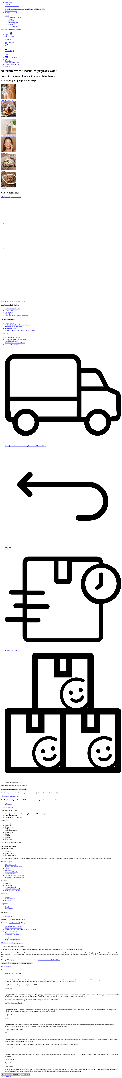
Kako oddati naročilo (11, 865)
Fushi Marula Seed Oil (11, 341)
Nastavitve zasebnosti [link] (11, 933)
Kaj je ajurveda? (9, 314)
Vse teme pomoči (13, 26)
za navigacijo (8, 2)
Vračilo (10, 19)
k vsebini (7, 4)
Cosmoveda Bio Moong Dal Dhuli (15, 343)
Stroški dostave (13, 21)
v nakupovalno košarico (12, 6)
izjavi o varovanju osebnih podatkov (49, 960)
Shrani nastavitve (6, 1074)
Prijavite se (8, 883)
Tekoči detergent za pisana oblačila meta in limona (20, 330)
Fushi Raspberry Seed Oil (12, 337)
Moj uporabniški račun (11, 872)
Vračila (7, 868)
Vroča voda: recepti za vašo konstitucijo (16, 315)
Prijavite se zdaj (9, 36)
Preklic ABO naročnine (12, 934)
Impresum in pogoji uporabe (13, 926)
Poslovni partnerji (10, 873)
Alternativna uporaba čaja (12, 309)
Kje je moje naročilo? (14, 17)
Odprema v (11, 12)
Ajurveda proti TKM (11, 310)
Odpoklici (8, 900)
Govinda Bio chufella (11, 328)
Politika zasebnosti (6, 966)
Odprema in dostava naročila (13, 867)
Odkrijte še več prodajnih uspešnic (11, 197)
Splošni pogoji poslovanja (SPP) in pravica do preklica (21, 929)
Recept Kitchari (9, 312)
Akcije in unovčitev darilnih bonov (15, 875)
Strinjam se (5, 963)
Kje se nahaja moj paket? (12, 889)
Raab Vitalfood (9, 323)
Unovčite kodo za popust (12, 890)
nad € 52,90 (25, 9)
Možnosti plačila (13, 22)
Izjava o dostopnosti (11, 931)
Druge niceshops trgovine (12, 939)
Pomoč (7, 16)
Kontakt (10, 24)
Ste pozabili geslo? (10, 887)
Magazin (7, 897)
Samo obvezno (14, 963)
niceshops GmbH (14, 923)
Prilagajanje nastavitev (26, 963)
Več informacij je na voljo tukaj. (10, 796)
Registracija (8, 885)
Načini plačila (9, 870)
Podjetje (7, 938)
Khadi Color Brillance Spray (13, 344)
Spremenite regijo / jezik (17, 919)
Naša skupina (9, 909)
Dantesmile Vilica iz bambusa (13, 326)
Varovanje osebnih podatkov (13, 928)
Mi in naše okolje (10, 899)
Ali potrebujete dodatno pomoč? (14, 877)
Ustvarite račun (9, 42)
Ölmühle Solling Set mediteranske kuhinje (17, 325)
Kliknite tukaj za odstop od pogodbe (12, 943)
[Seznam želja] (6, 45)
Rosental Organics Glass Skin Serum (16, 339)
